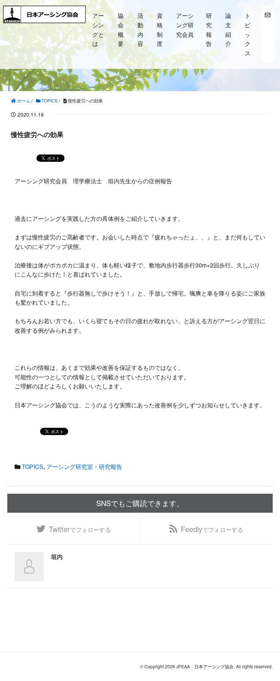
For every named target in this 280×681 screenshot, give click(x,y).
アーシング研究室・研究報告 (84, 466)
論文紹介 (228, 29)
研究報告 (209, 29)
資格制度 (160, 29)
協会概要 (121, 29)
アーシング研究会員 (185, 24)
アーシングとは (98, 29)
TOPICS (32, 466)
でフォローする (80, 529)
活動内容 (140, 29)
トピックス (247, 34)
